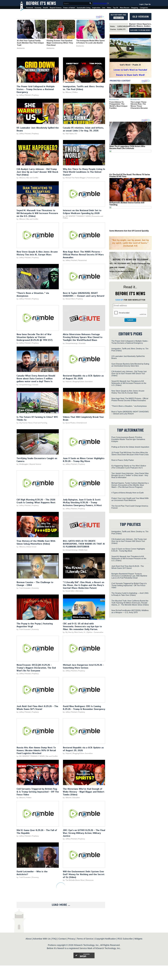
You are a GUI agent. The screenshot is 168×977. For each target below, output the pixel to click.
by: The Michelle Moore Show (73, 880)
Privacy (71, 939)
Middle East (83, 550)
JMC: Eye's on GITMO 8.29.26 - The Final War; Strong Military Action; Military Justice (84, 833)
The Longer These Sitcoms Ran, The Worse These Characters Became (139, 105)
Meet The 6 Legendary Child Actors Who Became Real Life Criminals (127, 147)
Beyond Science (55, 8)
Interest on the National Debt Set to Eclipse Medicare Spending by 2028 (82, 212)
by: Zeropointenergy (70, 343)
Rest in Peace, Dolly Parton (122, 460)
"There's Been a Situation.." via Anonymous (129, 406)
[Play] (130, 48)
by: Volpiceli (67, 381)
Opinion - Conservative (95, 632)
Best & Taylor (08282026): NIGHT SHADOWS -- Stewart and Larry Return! (83, 294)
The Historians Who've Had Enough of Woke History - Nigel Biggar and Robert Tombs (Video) (83, 791)
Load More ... (61, 905)
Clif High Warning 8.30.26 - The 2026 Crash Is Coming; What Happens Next (36, 501)
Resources (89, 880)
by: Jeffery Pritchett (24, 95)
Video (109, 8)
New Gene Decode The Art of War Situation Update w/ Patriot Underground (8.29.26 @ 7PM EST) (35, 337)
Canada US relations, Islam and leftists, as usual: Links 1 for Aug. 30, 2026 (83, 129)
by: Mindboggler (22, 464)
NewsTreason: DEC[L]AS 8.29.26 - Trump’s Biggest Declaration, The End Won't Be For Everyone (36, 668)
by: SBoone (67, 92)
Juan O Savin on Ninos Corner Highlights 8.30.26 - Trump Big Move (83, 460)
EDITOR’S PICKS (130, 333)
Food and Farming (40, 423)
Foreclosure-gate (93, 178)
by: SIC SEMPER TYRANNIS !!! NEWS (77, 216)
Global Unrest (31, 547)
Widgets (138, 939)
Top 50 (115, 8)
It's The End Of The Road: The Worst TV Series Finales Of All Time (129, 175)
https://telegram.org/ (141, 263)
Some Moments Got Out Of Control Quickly (129, 230)
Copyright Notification (105, 939)
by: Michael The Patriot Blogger (74, 178)
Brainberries (21, 48)
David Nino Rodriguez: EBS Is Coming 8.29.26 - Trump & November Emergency (84, 708)
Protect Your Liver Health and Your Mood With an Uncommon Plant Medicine (130, 499)
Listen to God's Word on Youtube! (130, 70)
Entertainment (82, 423)
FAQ (54, 939)
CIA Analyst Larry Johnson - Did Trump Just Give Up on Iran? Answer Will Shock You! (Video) (37, 172)
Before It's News (41, 3)
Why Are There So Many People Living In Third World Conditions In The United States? (84, 172)
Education (76, 797)
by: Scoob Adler (68, 591)
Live (103, 8)
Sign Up (148, 4)
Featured (29, 8)
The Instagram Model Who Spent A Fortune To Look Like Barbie (90, 42)
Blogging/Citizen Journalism (83, 381)
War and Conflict (32, 178)
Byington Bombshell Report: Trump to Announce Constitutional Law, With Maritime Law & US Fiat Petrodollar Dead (129, 576)
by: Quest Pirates (69, 423)
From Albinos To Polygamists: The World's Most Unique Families (118, 105)
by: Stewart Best (69, 299)
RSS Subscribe (125, 939)
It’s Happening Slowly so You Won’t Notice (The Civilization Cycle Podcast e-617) (128, 467)
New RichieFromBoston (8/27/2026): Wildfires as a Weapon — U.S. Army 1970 (130, 611)
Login (141, 4)
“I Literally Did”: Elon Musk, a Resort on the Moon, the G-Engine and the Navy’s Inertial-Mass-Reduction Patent (83, 585)
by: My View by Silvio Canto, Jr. (74, 632)
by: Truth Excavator (24, 588)
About (28, 939)
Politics (75, 92)
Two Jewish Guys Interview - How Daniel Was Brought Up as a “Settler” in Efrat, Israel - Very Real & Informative (130, 475)
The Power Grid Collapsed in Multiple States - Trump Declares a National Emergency (36, 89)
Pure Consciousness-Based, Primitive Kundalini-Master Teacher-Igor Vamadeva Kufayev (128, 439)
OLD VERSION (140, 16)
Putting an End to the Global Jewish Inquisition (130, 447)
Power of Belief (69, 8)
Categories (144, 8)
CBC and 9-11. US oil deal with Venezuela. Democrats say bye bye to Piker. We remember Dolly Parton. (82, 626)
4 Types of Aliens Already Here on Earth (127, 493)
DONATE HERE (118, 18)
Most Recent (124, 8)
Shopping (134, 8)
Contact (62, 939)
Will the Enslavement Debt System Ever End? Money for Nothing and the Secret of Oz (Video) (83, 874)
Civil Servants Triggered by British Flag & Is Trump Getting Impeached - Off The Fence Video (38, 791)
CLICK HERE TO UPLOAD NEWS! (140, 30)
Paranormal (82, 260)
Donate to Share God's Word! (130, 75)
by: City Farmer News (24, 423)
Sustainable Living (83, 8)
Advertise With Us (42, 939)
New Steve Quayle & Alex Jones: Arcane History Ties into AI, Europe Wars (37, 253)
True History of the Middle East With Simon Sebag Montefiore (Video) (36, 542)
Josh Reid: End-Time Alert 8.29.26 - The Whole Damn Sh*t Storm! (37, 708)
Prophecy (35, 95)
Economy (38, 8)
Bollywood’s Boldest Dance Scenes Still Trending (126, 203)
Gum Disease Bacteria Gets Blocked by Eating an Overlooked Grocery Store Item (130, 365)
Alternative (79, 591)
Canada (35, 385)
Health (45, 8)
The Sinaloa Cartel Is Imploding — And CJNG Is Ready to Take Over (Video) (129, 594)
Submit (130, 320)
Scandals (82, 343)
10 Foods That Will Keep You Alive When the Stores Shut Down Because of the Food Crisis (130, 454)
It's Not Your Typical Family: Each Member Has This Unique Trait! (30, 43)
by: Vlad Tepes (68, 133)
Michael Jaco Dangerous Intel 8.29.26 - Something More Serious (83, 666)
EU (76, 133)
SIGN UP (119, 300)
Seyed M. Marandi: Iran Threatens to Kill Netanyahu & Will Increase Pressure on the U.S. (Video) (37, 213)
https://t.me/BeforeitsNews (122, 271)
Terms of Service (85, 939)
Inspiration (96, 8)
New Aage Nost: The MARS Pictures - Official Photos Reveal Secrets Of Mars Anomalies (83, 254)
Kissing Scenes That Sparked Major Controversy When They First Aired (60, 43)
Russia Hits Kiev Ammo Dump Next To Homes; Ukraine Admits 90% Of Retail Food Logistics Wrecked (36, 750)
